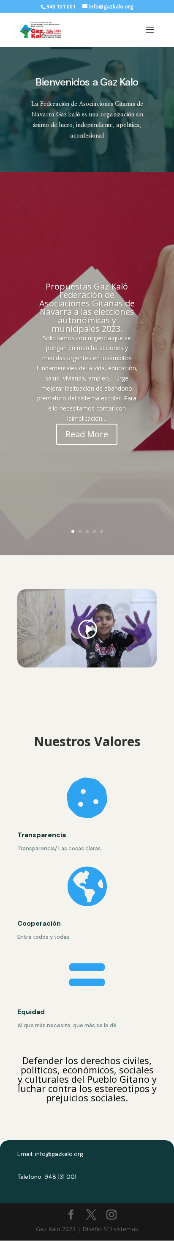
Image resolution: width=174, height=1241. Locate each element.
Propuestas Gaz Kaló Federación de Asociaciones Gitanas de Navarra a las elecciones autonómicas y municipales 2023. (87, 307)
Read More (86, 434)
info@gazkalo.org (59, 1154)
